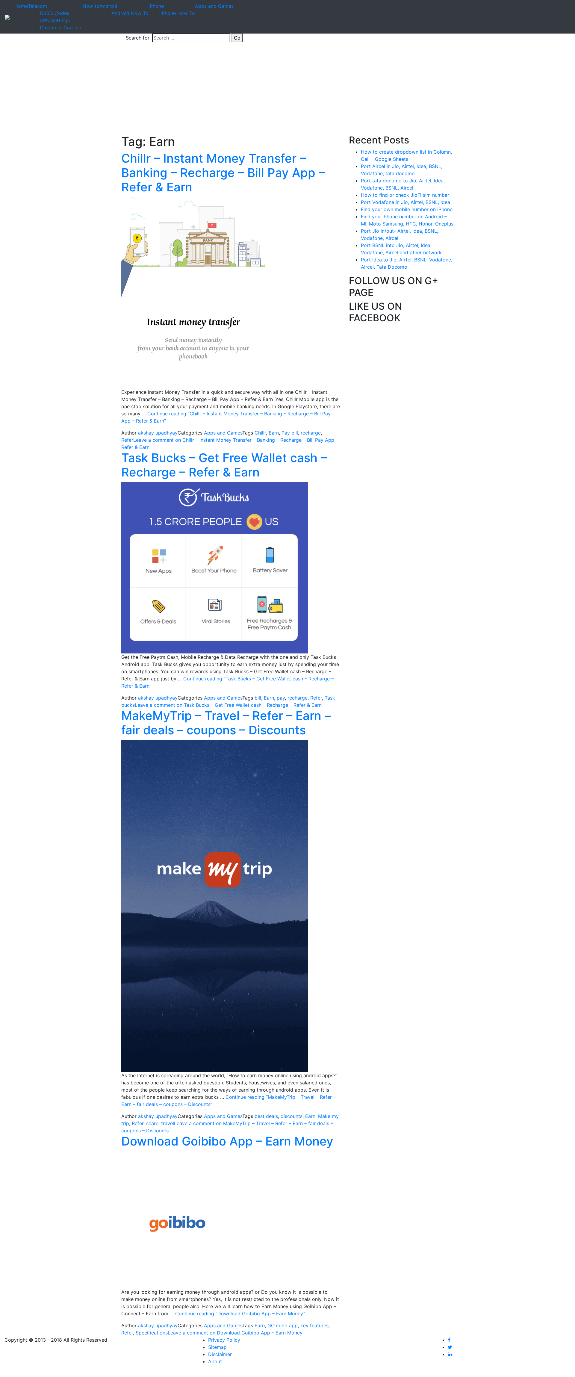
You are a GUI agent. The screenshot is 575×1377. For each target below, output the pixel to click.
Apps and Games (214, 6)
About (215, 1361)
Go (237, 38)
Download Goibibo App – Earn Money (227, 1141)
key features (314, 1325)
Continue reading (240, 1314)
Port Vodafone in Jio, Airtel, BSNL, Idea (405, 202)
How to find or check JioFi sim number (405, 195)
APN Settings (55, 20)
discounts (291, 1116)
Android (108, 6)
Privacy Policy (224, 1340)
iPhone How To (178, 13)
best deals (266, 1116)
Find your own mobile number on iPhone (407, 209)
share (152, 1123)
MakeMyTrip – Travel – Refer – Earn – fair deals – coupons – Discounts (226, 722)
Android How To (130, 13)
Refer (127, 440)
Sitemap (217, 1347)
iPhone (156, 6)
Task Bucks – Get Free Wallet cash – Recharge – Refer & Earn (224, 464)
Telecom (37, 6)
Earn (274, 433)
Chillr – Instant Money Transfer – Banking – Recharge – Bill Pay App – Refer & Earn (223, 172)
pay (281, 698)
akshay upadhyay (158, 433)
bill (258, 698)
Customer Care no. (61, 28)
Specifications (152, 1333)
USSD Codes (54, 13)
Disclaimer (220, 1354)
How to (91, 6)
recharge (311, 433)
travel (167, 1123)
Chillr (260, 433)
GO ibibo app (282, 1325)
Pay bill (290, 433)
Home (21, 6)
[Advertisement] (287, 89)
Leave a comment (228, 705)
